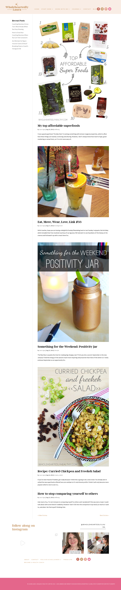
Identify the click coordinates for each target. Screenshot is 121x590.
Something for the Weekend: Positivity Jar (67, 346)
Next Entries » (104, 515)
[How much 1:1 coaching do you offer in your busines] (98, 543)
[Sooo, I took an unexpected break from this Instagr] (73, 543)
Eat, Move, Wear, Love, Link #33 (59, 222)
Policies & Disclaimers (50, 559)
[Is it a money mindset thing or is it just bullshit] (22, 543)
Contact (87, 9)
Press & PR (68, 559)
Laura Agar (42, 129)
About (26, 559)
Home (37, 9)
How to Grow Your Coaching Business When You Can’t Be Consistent (20, 35)
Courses (75, 9)
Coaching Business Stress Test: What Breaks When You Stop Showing (20, 26)
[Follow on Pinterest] (105, 8)
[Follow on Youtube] (109, 8)
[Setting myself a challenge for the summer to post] (48, 543)
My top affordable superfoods (59, 125)
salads (61, 475)
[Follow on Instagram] (102, 8)
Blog (95, 9)
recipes (56, 475)
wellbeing (57, 129)
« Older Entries (42, 515)
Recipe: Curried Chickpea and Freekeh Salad (69, 471)
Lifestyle (56, 350)
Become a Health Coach (34, 562)
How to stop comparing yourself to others (68, 493)
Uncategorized (58, 226)
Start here (46, 9)
